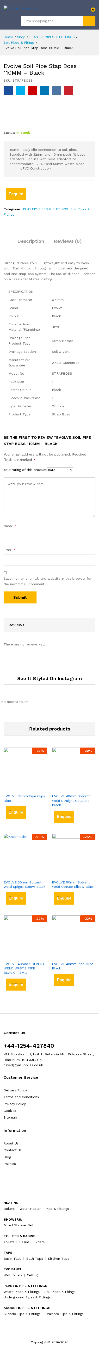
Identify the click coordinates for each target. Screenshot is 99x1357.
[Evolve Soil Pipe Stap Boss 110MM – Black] (8, 90)
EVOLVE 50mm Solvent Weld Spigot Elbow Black (24, 884)
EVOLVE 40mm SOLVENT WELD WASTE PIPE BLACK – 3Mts (24, 968)
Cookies (10, 1111)
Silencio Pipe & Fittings (22, 1314)
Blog (7, 1157)
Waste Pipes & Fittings (22, 1292)
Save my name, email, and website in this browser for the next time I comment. (48, 581)
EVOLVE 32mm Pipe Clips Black (24, 798)
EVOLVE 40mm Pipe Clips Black (72, 966)
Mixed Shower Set (18, 1225)
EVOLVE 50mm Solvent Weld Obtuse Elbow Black (73, 884)
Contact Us (13, 1150)
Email (10, 550)
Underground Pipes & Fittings (27, 1297)
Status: (9, 132)
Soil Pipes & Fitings (59, 1292)
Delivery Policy (15, 1090)
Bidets (39, 1242)
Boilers (9, 1209)
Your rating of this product (25, 470)
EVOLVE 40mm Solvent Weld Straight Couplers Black (71, 800)
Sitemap (10, 1117)
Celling (32, 1275)
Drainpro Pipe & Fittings (64, 1314)
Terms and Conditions (21, 1097)
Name (10, 526)
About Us (11, 1143)
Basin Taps (12, 1258)
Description (30, 241)
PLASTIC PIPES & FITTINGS (45, 209)
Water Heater (30, 1209)
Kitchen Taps (58, 1258)
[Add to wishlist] (30, 788)
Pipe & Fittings (57, 1209)
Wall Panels (13, 1275)
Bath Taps (34, 1258)
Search (89, 21)
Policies (10, 1164)
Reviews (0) (68, 241)
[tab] (30, 243)
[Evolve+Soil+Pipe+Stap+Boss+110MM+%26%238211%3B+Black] (20, 90)
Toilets (9, 1242)
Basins (24, 1242)
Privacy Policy (15, 1104)
